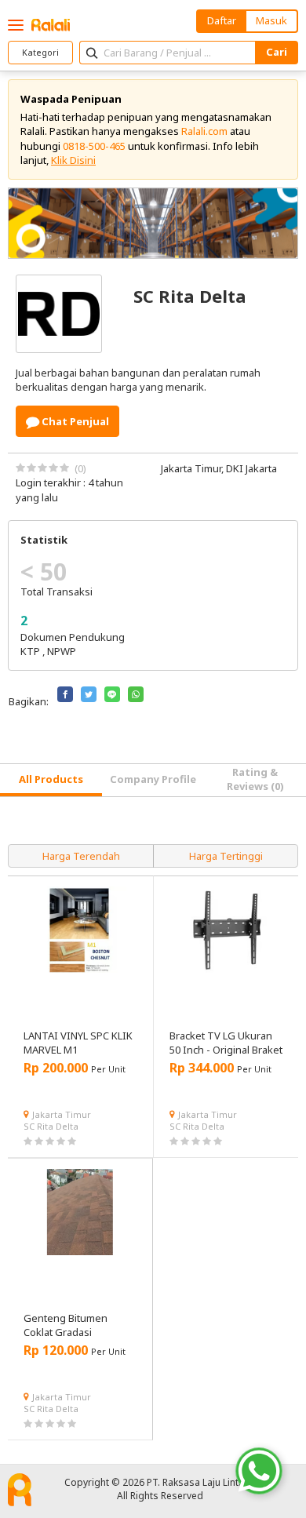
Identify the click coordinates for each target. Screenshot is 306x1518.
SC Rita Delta (51, 1126)
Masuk (271, 20)
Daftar (221, 20)
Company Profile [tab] (153, 779)
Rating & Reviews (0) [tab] (255, 779)
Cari (276, 52)
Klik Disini (73, 160)
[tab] (51, 780)
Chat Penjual (74, 421)
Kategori (40, 52)
